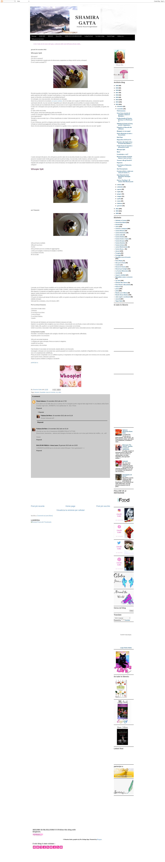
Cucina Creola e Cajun (121, 238)
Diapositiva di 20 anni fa (124, 139)
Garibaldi (125, 461)
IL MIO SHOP (42, 36)
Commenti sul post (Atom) (45, 515)
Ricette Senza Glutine (121, 294)
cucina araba (119, 234)
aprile (119, 198)
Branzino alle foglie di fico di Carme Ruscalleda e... (124, 142)
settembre (120, 187)
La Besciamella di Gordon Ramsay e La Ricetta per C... (124, 120)
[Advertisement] (70, 491)
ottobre (119, 184)
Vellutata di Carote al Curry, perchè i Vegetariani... (125, 124)
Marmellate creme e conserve (123, 277)
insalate (117, 264)
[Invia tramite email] (53, 390)
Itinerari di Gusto (120, 266)
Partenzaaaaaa (121, 110)
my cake (58, 392)
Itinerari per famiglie (121, 269)
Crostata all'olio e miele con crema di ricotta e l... (125, 171)
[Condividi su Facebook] (58, 390)
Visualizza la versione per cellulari (70, 510)
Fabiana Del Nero (46, 415)
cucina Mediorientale (121, 247)
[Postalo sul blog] (55, 390)
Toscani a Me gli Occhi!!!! (124, 160)
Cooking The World (88, 36)
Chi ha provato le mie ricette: (38, 39)
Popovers (119, 162)
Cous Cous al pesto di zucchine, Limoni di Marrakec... (123, 114)
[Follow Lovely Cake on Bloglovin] (38, 835)
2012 (117, 104)
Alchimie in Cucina (120, 220)
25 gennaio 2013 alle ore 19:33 (68, 445)
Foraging (118, 253)
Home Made (118, 260)
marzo (119, 201)
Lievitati (117, 273)
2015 (117, 97)
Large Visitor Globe (126, 647)
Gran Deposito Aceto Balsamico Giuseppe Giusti (123, 176)
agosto (119, 189)
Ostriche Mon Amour (121, 282)
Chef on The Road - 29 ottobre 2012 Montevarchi (125, 181)
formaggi (118, 255)
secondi (117, 299)
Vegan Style (118, 301)
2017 (117, 92)
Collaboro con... (120, 36)
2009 (117, 213)
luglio (119, 191)
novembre (120, 108)
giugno (119, 194)
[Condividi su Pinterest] (60, 390)
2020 (117, 85)
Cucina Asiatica (120, 236)
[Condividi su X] (56, 390)
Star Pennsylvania (122, 169)
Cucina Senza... (119, 249)
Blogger (99, 839)
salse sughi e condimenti (122, 297)
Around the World (120, 222)
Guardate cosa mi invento (47, 392)
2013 (117, 102)
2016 (117, 95)
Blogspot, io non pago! (124, 131)
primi (116, 290)
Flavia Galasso (41, 401)
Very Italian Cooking (99, 36)
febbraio (119, 203)
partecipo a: (34, 362)
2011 (117, 208)
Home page (34, 36)
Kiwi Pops (120, 137)
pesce (117, 288)
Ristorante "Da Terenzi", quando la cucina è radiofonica (127, 447)
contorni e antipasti (121, 228)
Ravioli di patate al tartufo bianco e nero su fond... (124, 157)
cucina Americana (120, 232)
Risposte (41, 412)
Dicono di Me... (59, 36)
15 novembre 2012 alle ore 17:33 (56, 401)
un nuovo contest (56, 101)
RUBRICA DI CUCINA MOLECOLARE (73, 36)
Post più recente (37, 506)
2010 (117, 211)
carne (117, 226)
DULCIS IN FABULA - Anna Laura (47, 445)
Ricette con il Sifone (121, 292)
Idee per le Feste (120, 262)
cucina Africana (120, 230)
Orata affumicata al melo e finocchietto (124, 134)
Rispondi (39, 408)
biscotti (117, 224)
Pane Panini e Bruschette (122, 284)
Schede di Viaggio (110, 36)
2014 (117, 99)
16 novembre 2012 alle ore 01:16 (58, 428)
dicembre (120, 106)
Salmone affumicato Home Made (127, 431)
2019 (117, 88)
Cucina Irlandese (120, 243)
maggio (119, 196)
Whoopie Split (121, 149)
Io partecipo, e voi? (122, 154)
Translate (127, 620)
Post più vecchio (103, 506)
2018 (117, 90)
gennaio (119, 205)
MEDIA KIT (50, 36)
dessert (37, 392)
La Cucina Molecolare (121, 271)
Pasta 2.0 (118, 286)
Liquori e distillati (120, 275)
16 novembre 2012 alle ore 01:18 (63, 415)
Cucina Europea (120, 241)
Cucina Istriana (119, 245)
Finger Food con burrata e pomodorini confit (124, 146)
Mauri (118, 152)
